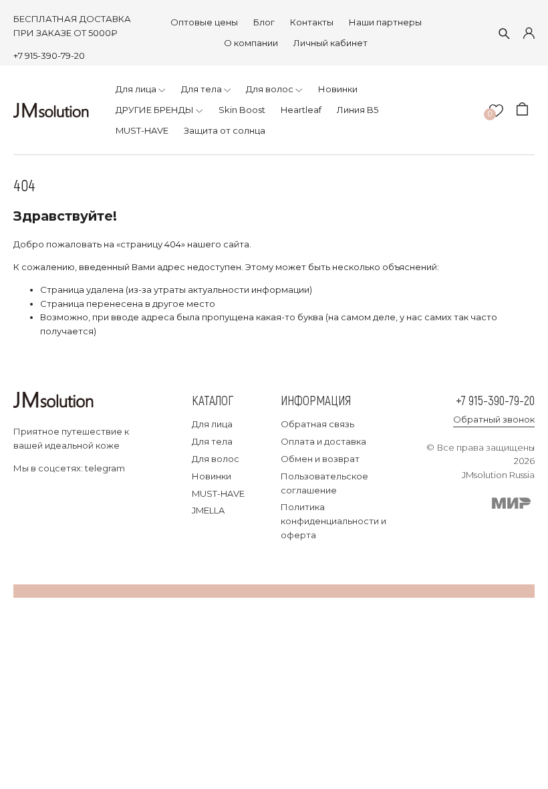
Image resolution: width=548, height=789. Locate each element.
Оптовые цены (204, 22)
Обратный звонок (494, 419)
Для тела (212, 441)
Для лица (212, 424)
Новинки (211, 476)
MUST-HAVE (218, 493)
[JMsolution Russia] (51, 110)
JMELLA (208, 510)
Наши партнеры (385, 22)
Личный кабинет (330, 42)
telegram (105, 468)
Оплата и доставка (323, 441)
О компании (251, 42)
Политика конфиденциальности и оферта (333, 520)
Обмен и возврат (320, 458)
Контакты (311, 22)
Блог (264, 22)
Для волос (215, 458)
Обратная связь (317, 424)
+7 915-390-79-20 (49, 55)
